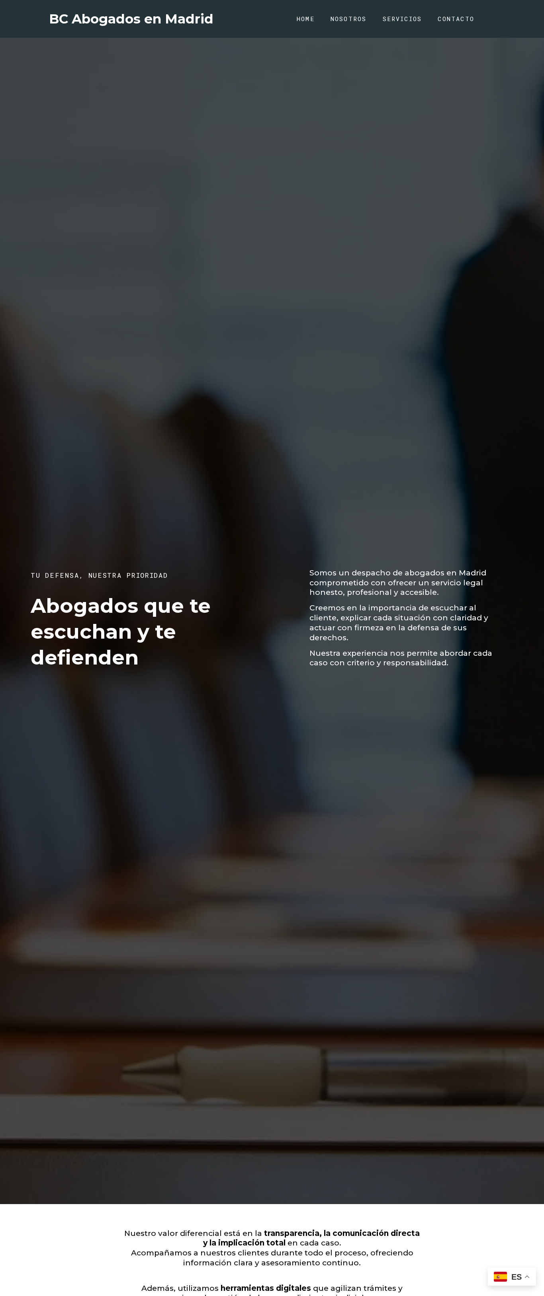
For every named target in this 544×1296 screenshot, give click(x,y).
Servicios (402, 19)
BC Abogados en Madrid (131, 19)
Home (306, 19)
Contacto (456, 19)
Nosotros (349, 19)
